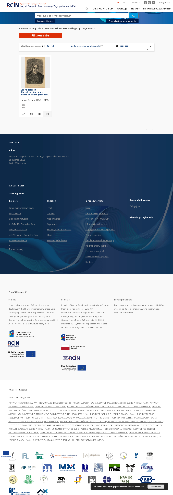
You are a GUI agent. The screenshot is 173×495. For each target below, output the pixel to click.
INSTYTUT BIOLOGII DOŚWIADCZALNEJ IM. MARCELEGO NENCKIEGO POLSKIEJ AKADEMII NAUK (109, 406)
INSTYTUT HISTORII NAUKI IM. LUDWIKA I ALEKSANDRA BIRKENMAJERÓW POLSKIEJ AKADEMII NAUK (84, 432)
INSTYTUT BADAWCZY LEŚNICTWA (50, 406)
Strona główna (16, 193)
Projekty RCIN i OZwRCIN (97, 218)
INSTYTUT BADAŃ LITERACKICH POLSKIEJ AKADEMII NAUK (123, 403)
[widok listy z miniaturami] (121, 46)
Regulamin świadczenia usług (99, 240)
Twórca (51, 213)
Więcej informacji (136, 486)
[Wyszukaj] (134, 15)
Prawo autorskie (93, 235)
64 (53, 45)
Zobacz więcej (16, 249)
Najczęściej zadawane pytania (100, 229)
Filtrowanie (40, 35)
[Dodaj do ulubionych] (23, 114)
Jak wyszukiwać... (45, 21)
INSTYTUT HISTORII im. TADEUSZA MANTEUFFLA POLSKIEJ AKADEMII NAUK (122, 417)
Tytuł (49, 208)
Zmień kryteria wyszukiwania (122, 21)
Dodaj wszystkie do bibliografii (85, 45)
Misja (88, 208)
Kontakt (89, 262)
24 (43, 45)
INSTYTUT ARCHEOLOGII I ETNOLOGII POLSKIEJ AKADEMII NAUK (67, 403)
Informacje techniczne (96, 224)
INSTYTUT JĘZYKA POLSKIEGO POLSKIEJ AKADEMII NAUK (33, 421)
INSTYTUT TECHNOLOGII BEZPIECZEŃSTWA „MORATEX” (78, 440)
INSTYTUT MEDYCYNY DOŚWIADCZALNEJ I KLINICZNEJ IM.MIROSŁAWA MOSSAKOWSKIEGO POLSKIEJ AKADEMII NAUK (111, 421)
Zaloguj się (164, 2)
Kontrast (136, 2)
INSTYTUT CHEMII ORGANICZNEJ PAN (72, 414)
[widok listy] (126, 46)
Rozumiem (156, 486)
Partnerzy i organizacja (96, 213)
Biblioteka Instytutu (18, 218)
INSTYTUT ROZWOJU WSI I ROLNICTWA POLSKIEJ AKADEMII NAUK (62, 436)
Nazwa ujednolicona (57, 240)
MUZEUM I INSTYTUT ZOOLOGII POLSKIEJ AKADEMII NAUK (78, 429)
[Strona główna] (86, 8)
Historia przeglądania (157, 8)
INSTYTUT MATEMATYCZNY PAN (23, 403)
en (124, 3)
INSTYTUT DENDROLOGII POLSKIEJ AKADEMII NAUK (113, 414)
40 (48, 45)
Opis (49, 235)
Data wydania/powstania (59, 229)
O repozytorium (103, 8)
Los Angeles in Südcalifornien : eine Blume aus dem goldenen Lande (34, 92)
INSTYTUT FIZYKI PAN (42, 440)
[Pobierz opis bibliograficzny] (31, 114)
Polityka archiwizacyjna (96, 245)
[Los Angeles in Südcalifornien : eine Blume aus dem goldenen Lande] (35, 73)
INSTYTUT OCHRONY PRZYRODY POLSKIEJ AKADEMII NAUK (34, 425)
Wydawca (52, 224)
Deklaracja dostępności (97, 256)
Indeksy (135, 8)
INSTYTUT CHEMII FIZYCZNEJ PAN (39, 414)
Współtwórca (53, 218)
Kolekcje (122, 8)
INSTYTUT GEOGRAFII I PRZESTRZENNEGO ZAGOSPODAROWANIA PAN (56, 417)
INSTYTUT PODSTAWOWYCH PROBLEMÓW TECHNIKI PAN (88, 425)
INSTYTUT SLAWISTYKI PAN (127, 425)
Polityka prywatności (95, 251)
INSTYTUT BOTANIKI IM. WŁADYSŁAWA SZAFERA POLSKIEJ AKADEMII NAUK (83, 410)
